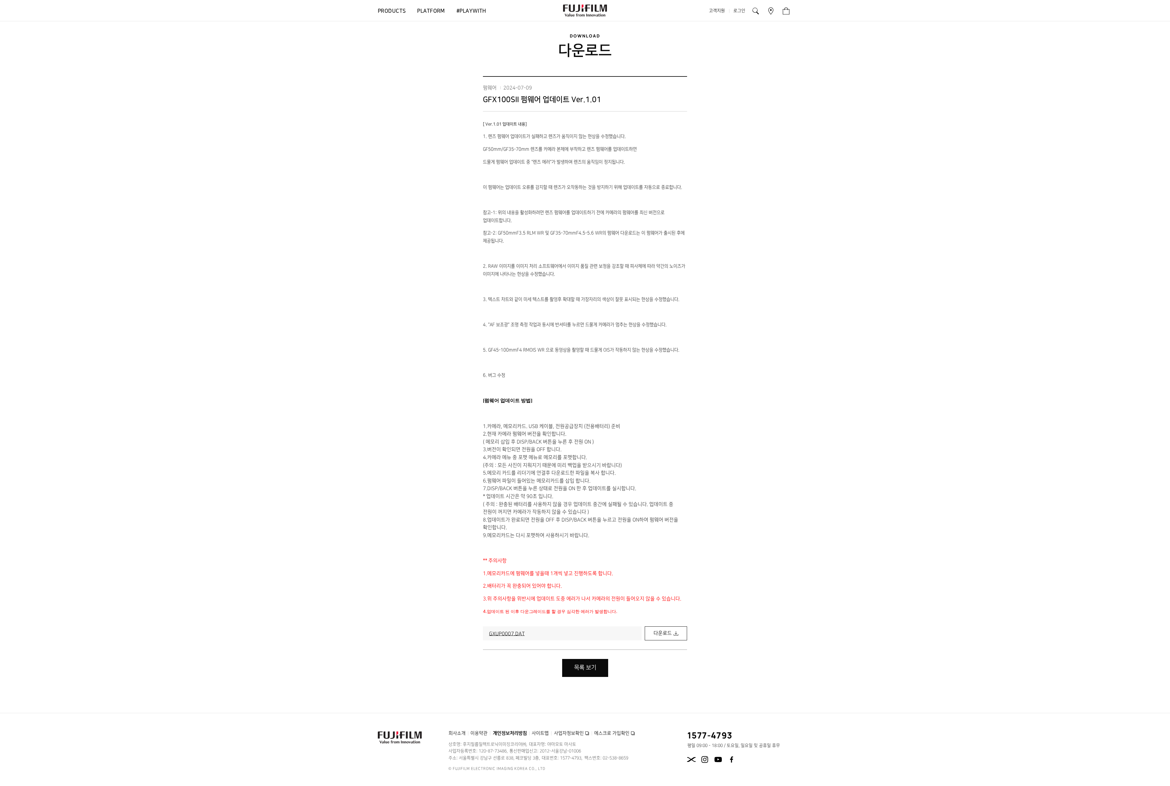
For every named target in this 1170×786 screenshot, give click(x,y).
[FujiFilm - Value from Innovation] (585, 11)
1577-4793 (710, 735)
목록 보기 (585, 667)
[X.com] (691, 759)
